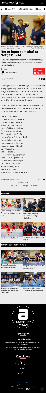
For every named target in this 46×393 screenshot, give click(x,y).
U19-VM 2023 (14, 185)
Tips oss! (40, 73)
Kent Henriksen (23, 374)
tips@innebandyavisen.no (23, 364)
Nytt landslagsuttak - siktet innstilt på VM (19, 9)
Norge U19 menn (30, 185)
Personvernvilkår (23, 383)
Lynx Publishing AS (30, 387)
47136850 (40, 70)
